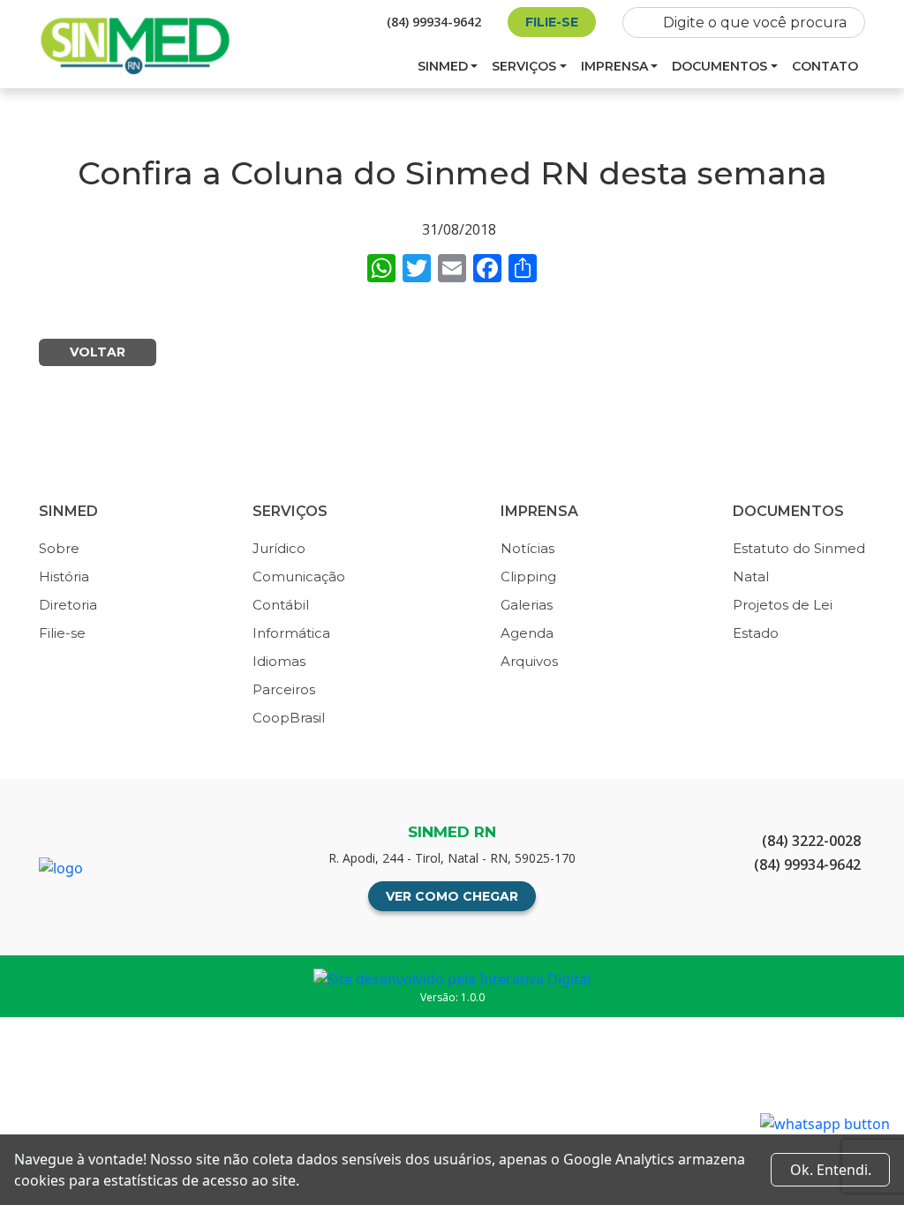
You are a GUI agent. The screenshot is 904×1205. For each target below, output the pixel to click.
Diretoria (68, 604)
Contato (825, 66)
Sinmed (443, 66)
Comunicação (298, 576)
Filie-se (551, 22)
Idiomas (278, 661)
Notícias (527, 548)
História (64, 576)
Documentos (719, 66)
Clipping (528, 576)
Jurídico (278, 548)
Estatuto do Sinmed (799, 548)
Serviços (524, 66)
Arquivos (529, 661)
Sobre (59, 548)
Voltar (97, 352)
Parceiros (283, 689)
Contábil (280, 604)
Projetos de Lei (782, 604)
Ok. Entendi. (830, 1169)
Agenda (527, 633)
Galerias (527, 604)
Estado (756, 633)
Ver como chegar (452, 896)
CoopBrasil (288, 717)
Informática (291, 633)
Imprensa (614, 66)
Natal (751, 576)
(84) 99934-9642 (434, 21)
